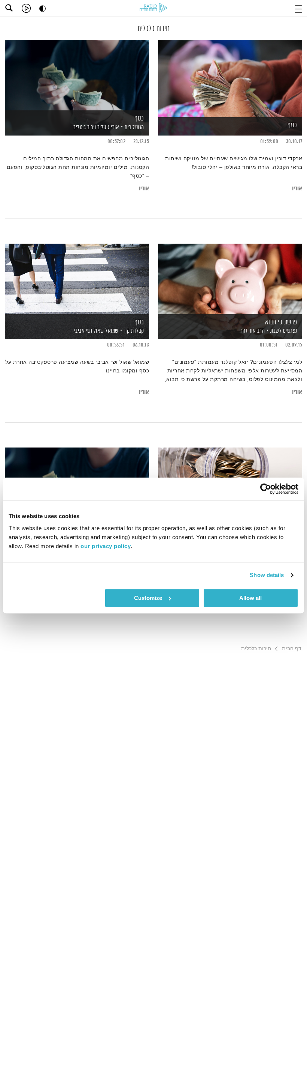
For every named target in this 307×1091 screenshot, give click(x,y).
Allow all (250, 598)
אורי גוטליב (107, 127)
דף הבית (291, 648)
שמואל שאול (105, 331)
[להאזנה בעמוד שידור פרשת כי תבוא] (230, 278)
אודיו (297, 188)
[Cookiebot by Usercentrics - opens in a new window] (265, 488)
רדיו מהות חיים (153, 7)
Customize (148, 598)
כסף (292, 125)
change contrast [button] (42, 8)
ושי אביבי (82, 331)
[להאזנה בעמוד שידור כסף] (230, 74)
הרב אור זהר (252, 331)
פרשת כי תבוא (281, 322)
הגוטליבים (134, 127)
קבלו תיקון (134, 331)
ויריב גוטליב (84, 127)
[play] (26, 8)
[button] (298, 8)
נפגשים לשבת (283, 331)
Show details (267, 575)
